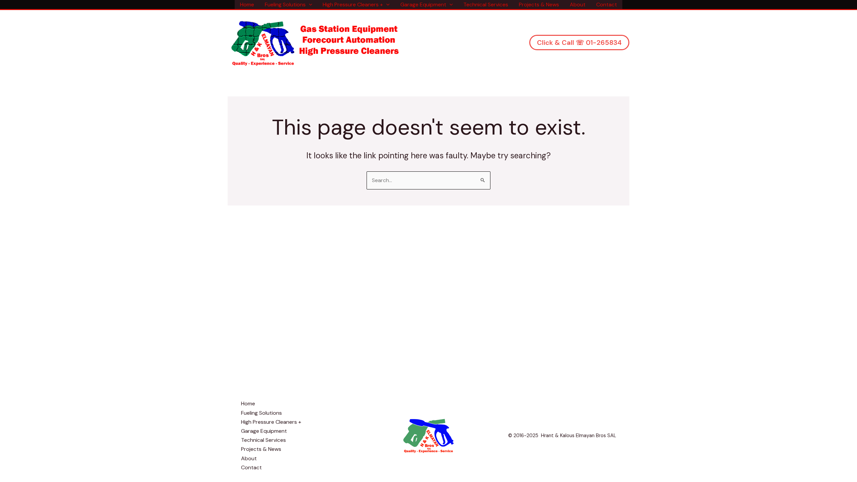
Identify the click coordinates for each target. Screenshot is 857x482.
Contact (606, 4)
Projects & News (539, 4)
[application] (309, 4)
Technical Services (485, 4)
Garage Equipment (423, 4)
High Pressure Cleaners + (353, 4)
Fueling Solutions (285, 4)
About (578, 4)
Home (247, 4)
